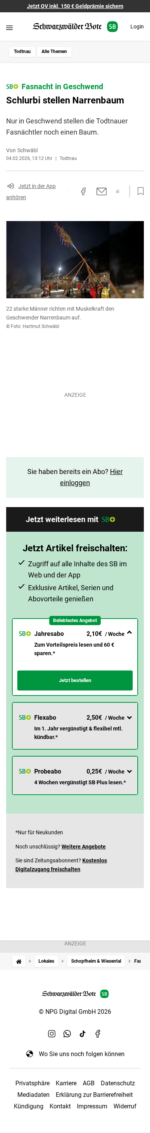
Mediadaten (33, 1094)
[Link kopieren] (68, 191)
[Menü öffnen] (9, 27)
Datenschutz (118, 1083)
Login (137, 26)
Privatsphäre (32, 1083)
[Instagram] (52, 1034)
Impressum (92, 1106)
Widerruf (125, 1106)
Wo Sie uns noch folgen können (82, 1054)
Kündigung (28, 1106)
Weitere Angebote (84, 847)
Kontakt (60, 1106)
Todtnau (22, 51)
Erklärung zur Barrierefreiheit (94, 1094)
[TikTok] (83, 1034)
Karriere (66, 1083)
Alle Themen (54, 51)
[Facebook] (98, 1034)
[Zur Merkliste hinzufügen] (138, 191)
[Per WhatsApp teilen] (117, 191)
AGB (89, 1083)
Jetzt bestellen (75, 680)
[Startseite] (18, 961)
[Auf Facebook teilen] (83, 191)
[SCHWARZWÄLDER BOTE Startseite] (75, 26)
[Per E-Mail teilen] (101, 191)
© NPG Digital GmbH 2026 (75, 1011)
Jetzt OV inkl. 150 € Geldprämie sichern (75, 6)
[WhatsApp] (67, 1034)
